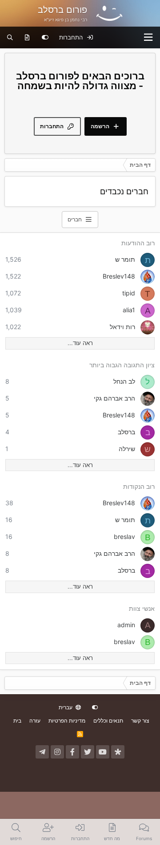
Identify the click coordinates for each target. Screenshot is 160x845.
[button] (148, 37)
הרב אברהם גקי (114, 398)
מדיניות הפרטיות (66, 720)
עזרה (34, 720)
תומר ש (125, 259)
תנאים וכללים (108, 720)
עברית (66, 707)
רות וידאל (122, 326)
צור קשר (140, 720)
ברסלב (126, 432)
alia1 (129, 310)
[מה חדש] (27, 38)
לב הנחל (124, 381)
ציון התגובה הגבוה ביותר (122, 365)
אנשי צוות (142, 608)
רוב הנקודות (139, 486)
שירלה (127, 448)
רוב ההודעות (138, 243)
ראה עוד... (80, 342)
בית (17, 720)
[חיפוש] (10, 38)
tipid (128, 293)
